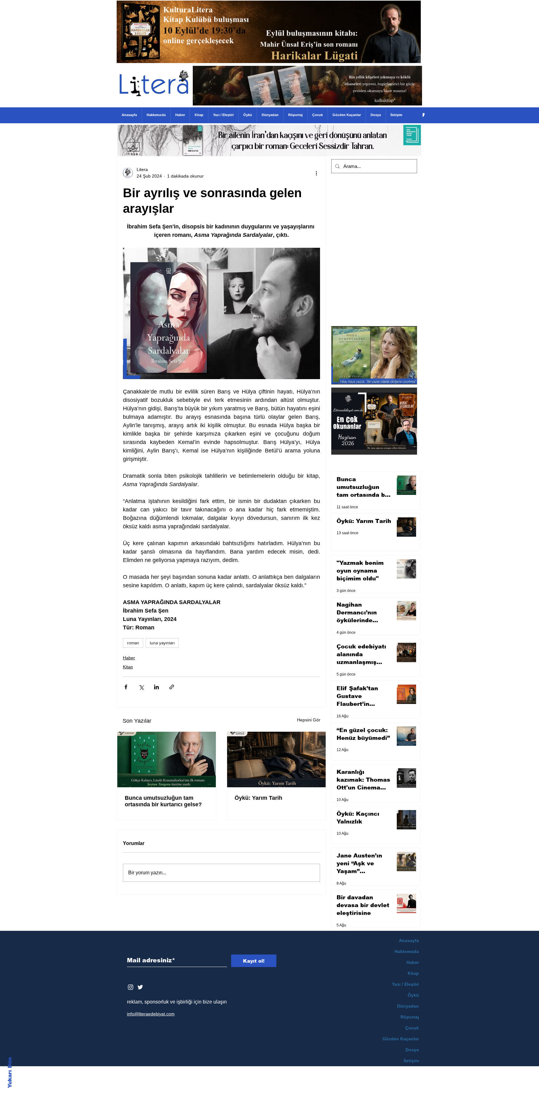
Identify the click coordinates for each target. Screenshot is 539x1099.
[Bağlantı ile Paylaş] (172, 687)
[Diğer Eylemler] (316, 173)
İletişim (411, 1060)
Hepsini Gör (308, 719)
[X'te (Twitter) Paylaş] (141, 687)
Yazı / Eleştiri (405, 984)
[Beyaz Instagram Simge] (130, 987)
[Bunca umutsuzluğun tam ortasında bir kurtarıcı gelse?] (166, 759)
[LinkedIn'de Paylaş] (156, 687)
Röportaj (410, 1016)
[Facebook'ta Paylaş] (126, 687)
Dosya (412, 1049)
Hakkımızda (407, 951)
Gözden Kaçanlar (400, 1038)
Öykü (413, 995)
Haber (129, 657)
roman (133, 642)
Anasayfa (409, 940)
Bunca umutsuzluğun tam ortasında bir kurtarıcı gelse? (163, 801)
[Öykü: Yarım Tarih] (276, 759)
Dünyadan (408, 1006)
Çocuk (412, 1027)
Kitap (128, 666)
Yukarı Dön (10, 1072)
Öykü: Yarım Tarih (258, 798)
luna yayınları (162, 642)
